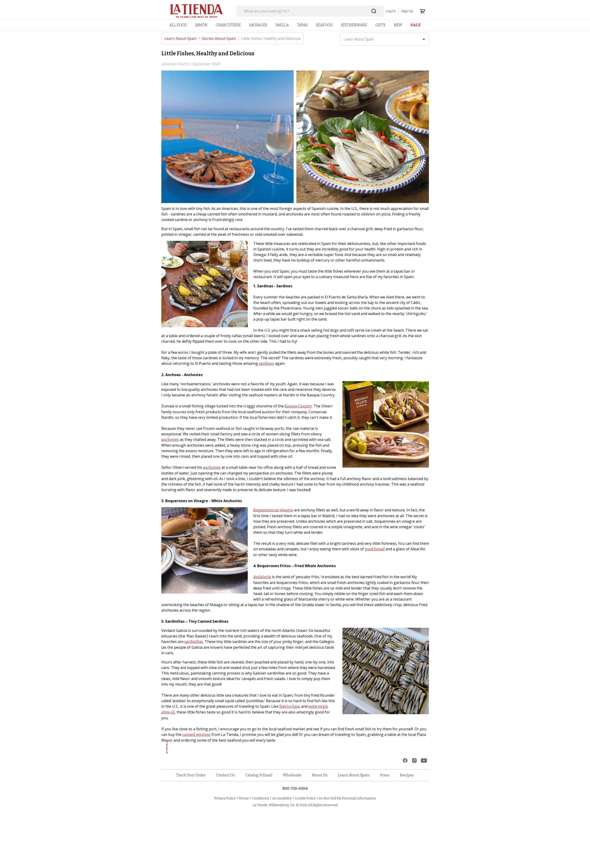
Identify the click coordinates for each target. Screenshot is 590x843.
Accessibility (282, 798)
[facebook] (405, 760)
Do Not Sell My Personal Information (347, 798)
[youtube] (424, 760)
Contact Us (225, 775)
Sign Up (407, 11)
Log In (390, 11)
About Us (319, 775)
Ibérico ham (289, 706)
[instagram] (414, 760)
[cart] (422, 11)
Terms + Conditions (254, 798)
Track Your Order (191, 775)
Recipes (407, 775)
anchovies (170, 439)
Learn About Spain (182, 38)
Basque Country (298, 406)
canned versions (196, 734)
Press (384, 775)
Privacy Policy (225, 798)
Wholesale (292, 775)
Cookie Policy (305, 798)
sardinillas (193, 642)
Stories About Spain (220, 38)
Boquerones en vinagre (273, 510)
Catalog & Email (258, 775)
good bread (375, 549)
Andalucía (262, 577)
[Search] (374, 11)
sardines (266, 363)
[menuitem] (178, 25)
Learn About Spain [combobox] (359, 39)
